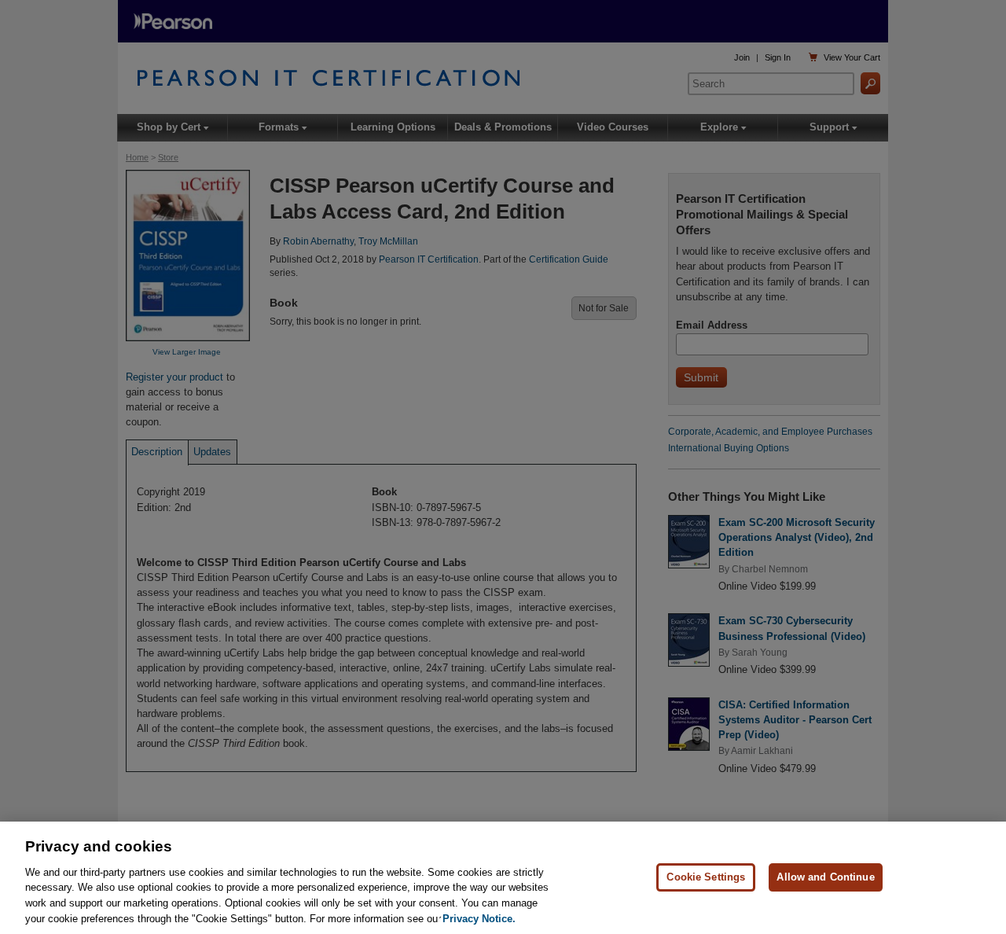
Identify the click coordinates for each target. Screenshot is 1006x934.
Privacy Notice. (479, 918)
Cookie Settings (705, 877)
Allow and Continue (825, 877)
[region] (503, 878)
